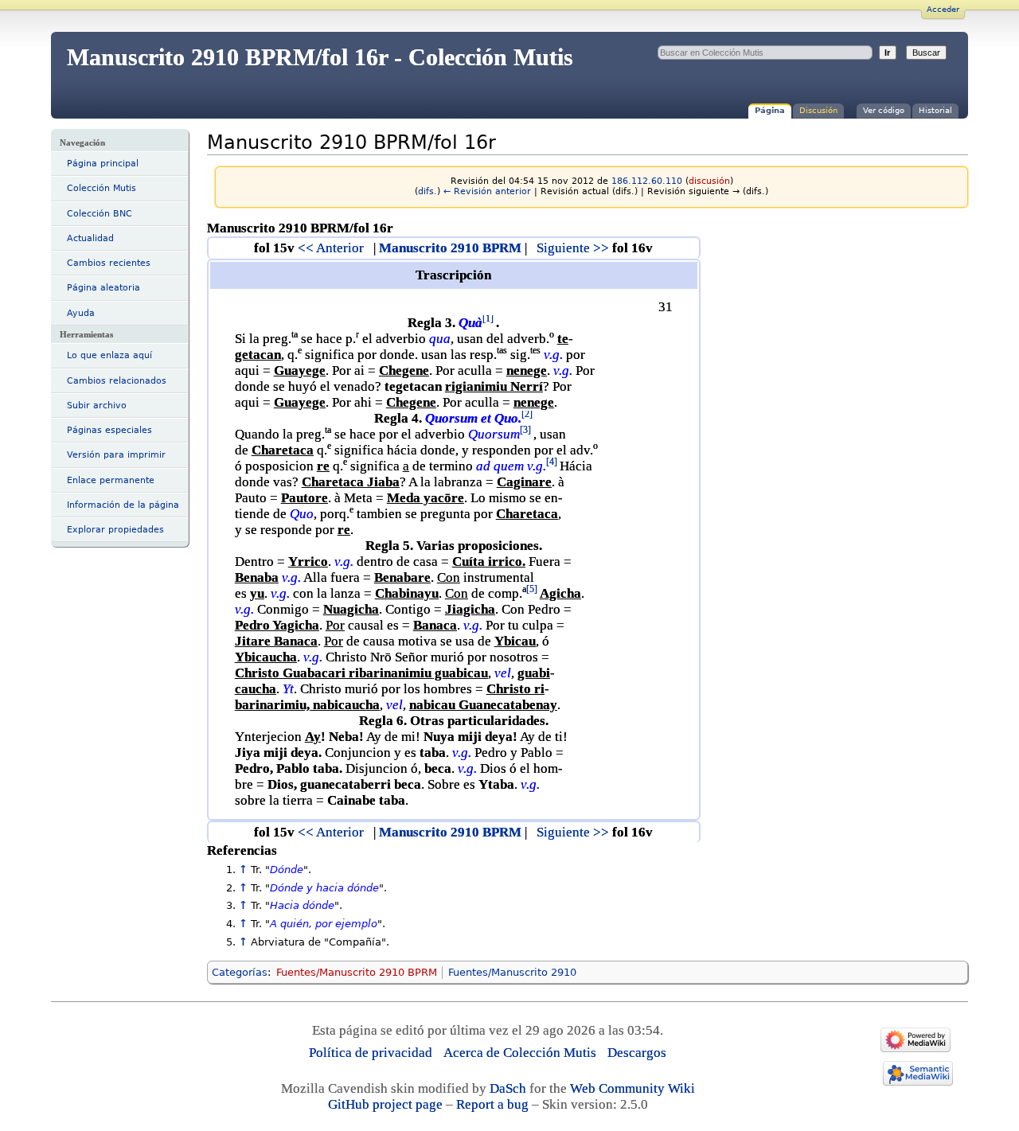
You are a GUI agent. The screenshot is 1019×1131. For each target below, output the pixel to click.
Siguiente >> (573, 247)
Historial (935, 110)
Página (770, 110)
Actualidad (90, 238)
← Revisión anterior (487, 191)
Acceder (943, 9)
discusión (709, 181)
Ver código (883, 110)
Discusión (818, 110)
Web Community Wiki (632, 1088)
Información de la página (123, 505)
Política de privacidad (370, 1052)
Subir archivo (97, 405)
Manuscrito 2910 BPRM (450, 247)
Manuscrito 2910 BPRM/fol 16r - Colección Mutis (320, 57)
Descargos (636, 1052)
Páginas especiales (109, 430)
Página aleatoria (103, 288)
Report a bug (492, 1104)
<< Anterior (331, 247)
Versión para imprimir (116, 455)
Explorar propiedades (115, 530)
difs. (427, 191)
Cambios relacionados (116, 381)
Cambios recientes (108, 263)
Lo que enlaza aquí (109, 355)
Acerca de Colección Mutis (519, 1052)
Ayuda (81, 313)
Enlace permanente (110, 480)
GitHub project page (385, 1104)
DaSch (508, 1088)
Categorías (239, 972)
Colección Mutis (101, 188)
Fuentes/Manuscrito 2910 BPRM (356, 972)
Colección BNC (99, 214)
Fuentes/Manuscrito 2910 (512, 972)
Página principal (103, 163)
